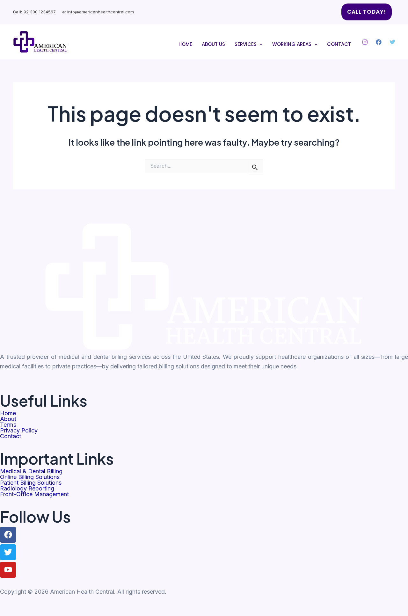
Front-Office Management (34, 494)
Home (185, 44)
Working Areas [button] (291, 44)
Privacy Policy (19, 430)
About (8, 419)
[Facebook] (379, 42)
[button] (366, 12)
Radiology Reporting (27, 488)
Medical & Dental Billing (31, 471)
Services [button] (246, 44)
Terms (8, 425)
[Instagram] (365, 42)
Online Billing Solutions (30, 477)
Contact (339, 44)
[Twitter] (392, 42)
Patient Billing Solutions (31, 483)
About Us (213, 44)
